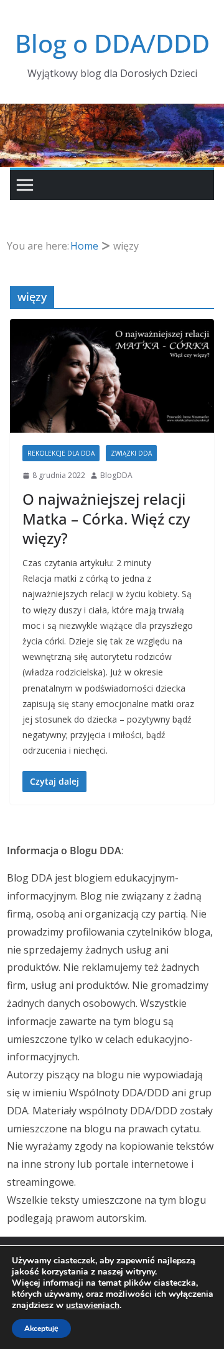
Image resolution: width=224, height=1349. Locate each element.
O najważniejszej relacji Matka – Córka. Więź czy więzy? (106, 518)
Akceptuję (41, 1328)
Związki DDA (131, 453)
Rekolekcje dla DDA (61, 453)
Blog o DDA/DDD (112, 43)
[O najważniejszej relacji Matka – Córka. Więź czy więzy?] (112, 375)
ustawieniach (92, 1305)
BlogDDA (116, 475)
